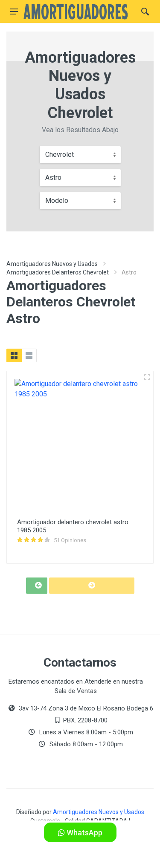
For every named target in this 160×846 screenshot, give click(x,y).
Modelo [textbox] (56, 200)
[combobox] (80, 154)
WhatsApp (83, 832)
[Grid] (14, 355)
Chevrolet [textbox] (59, 154)
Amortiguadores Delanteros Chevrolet (57, 272)
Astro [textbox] (53, 177)
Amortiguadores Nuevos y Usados (52, 263)
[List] (29, 355)
